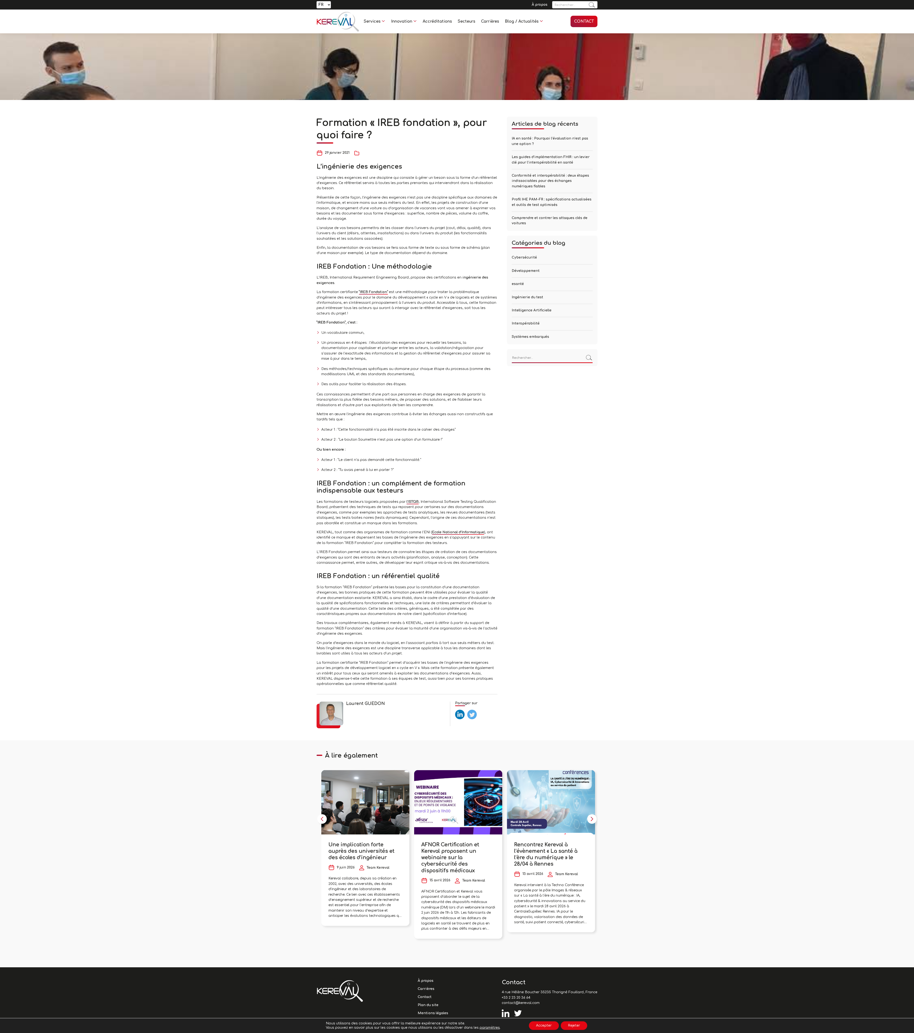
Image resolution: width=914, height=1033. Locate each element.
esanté (518, 284)
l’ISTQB (413, 502)
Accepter (544, 1025)
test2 (471, 711)
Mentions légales (433, 1013)
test (458, 711)
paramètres (490, 1027)
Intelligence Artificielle (531, 310)
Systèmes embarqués (530, 337)
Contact (584, 21)
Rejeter (574, 1025)
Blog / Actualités (522, 21)
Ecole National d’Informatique (458, 532)
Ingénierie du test (527, 297)
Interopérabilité (526, 323)
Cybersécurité (524, 257)
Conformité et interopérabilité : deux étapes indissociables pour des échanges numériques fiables (550, 181)
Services (372, 21)
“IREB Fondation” (373, 292)
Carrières (490, 21)
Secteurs (466, 21)
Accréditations (437, 21)
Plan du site (428, 1005)
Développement (526, 271)
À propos (539, 4)
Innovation (401, 21)
